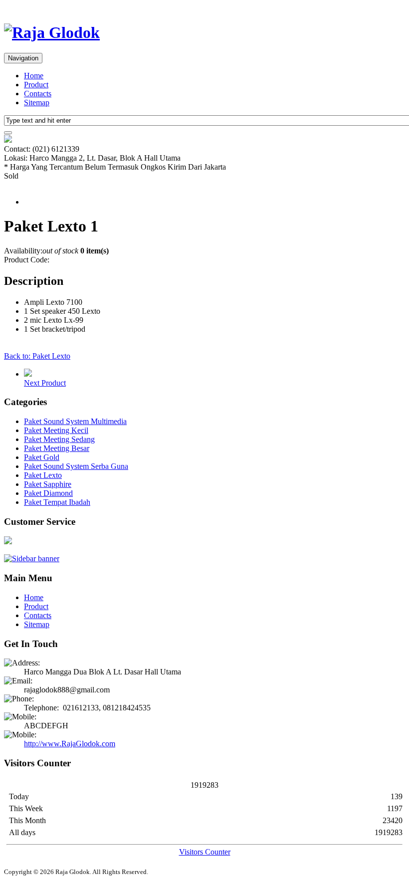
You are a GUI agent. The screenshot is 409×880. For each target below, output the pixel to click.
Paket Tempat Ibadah (57, 502)
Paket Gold (41, 457)
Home (33, 75)
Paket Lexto (43, 475)
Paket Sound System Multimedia (75, 421)
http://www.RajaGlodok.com (69, 743)
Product (36, 84)
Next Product (45, 383)
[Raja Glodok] (52, 32)
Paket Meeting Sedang (59, 439)
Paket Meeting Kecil (56, 430)
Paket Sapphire (47, 484)
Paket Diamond (48, 493)
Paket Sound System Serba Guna (76, 466)
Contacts (37, 93)
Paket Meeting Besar (56, 448)
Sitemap (36, 102)
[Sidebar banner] (31, 558)
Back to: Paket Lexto (37, 356)
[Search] (8, 132)
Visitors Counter (204, 852)
